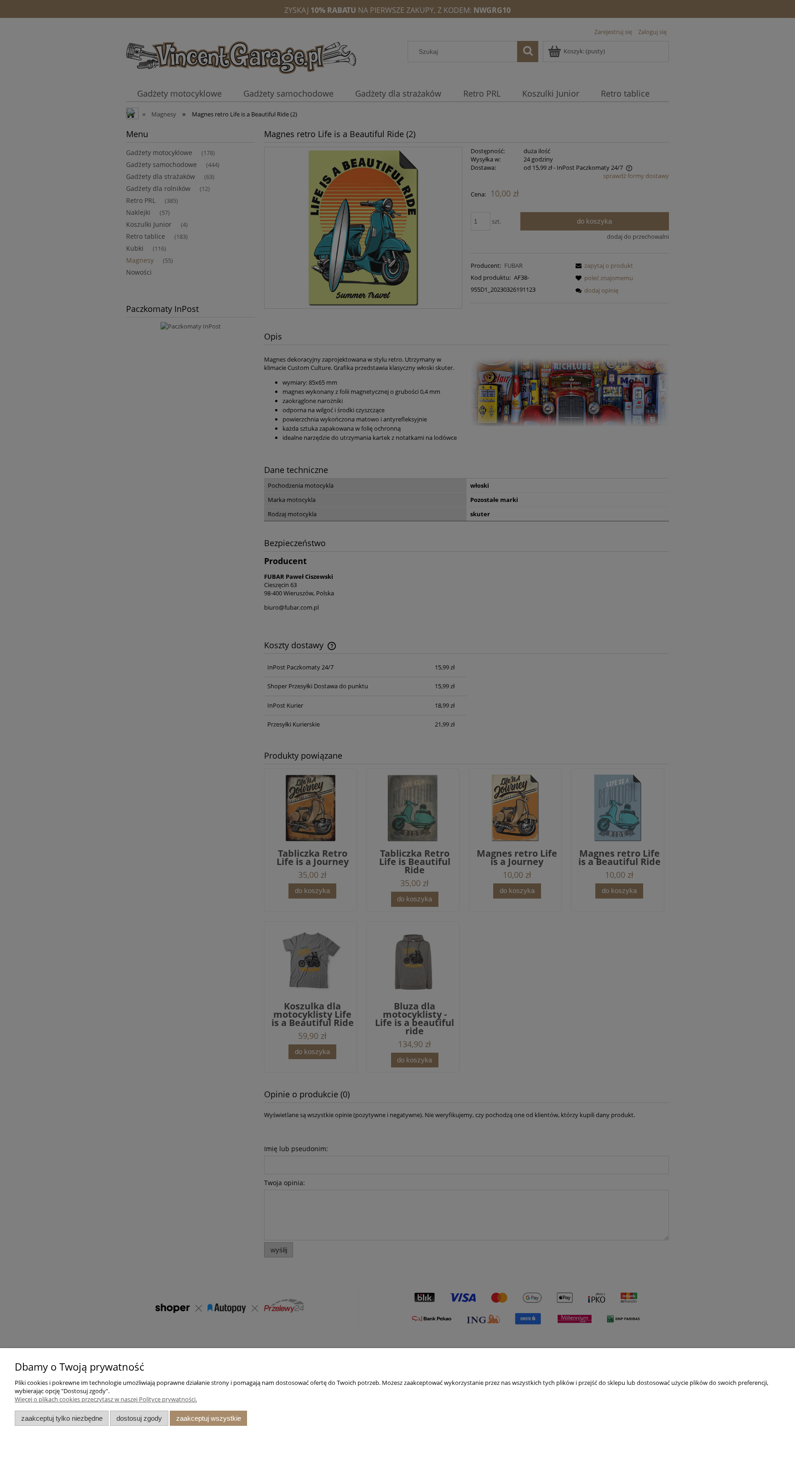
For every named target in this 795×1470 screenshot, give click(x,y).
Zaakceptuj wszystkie (208, 1418)
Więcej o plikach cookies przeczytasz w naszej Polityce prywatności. (106, 1399)
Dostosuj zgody (139, 1418)
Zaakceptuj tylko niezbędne (62, 1418)
